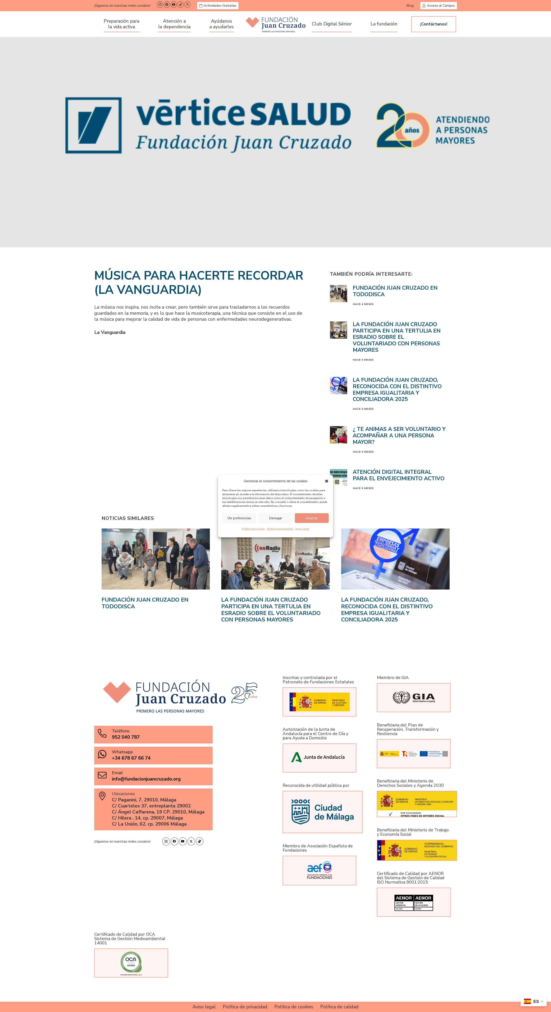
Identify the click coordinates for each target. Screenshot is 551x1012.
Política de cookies (253, 528)
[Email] (105, 775)
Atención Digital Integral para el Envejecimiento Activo (398, 475)
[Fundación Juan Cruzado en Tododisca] (156, 576)
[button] (327, 481)
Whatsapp (122, 752)
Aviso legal (302, 528)
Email (117, 773)
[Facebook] (167, 4)
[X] (187, 4)
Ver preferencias (239, 518)
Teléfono (121, 731)
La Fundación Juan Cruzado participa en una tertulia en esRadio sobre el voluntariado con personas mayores (397, 337)
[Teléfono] (105, 733)
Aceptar (312, 518)
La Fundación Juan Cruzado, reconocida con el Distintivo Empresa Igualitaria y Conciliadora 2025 (397, 389)
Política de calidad (339, 1007)
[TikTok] (181, 4)
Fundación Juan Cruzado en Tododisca (395, 291)
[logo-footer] (275, 24)
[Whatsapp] (105, 754)
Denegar (275, 518)
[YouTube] (174, 4)
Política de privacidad (280, 528)
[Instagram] (160, 4)
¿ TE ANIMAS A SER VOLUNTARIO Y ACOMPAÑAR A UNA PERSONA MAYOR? (399, 435)
